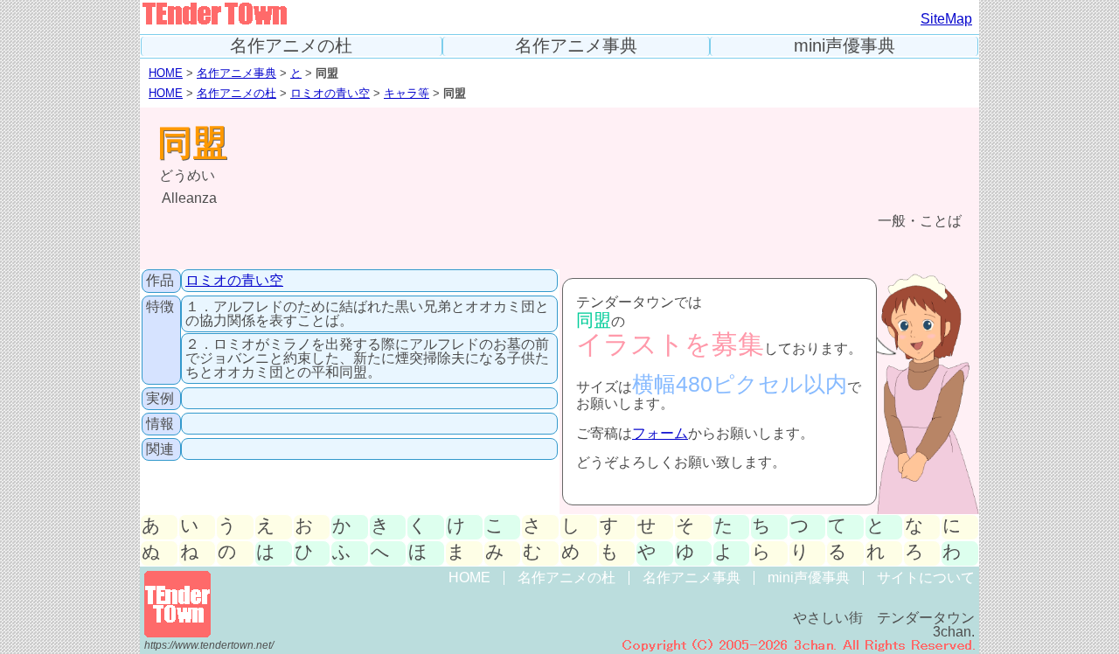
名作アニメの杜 (291, 46)
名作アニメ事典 (576, 46)
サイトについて (926, 577)
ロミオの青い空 (330, 93)
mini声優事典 (844, 46)
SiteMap (946, 18)
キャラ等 (406, 93)
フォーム (660, 433)
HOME (166, 73)
